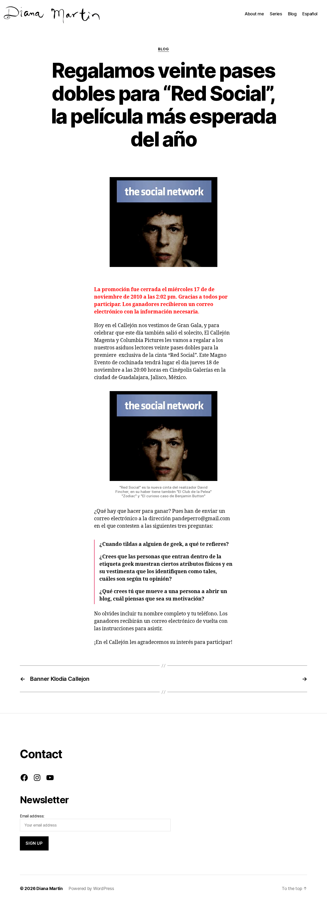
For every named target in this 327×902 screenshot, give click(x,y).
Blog (292, 13)
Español (309, 13)
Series (276, 13)
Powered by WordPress (91, 888)
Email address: (32, 816)
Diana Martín (49, 888)
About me (254, 13)
